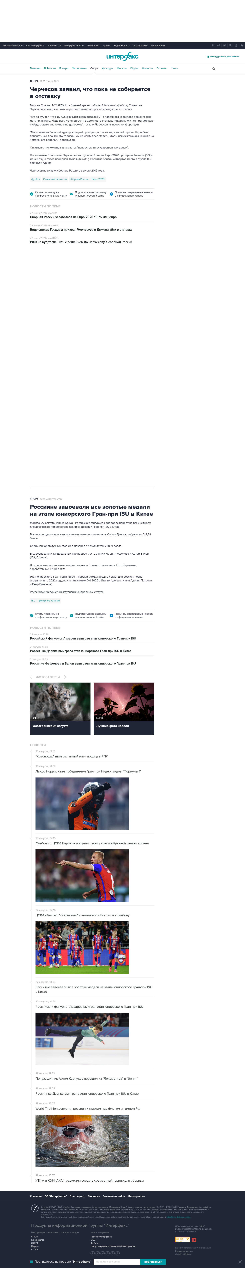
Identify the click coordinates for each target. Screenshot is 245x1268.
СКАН (93, 1240)
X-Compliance (37, 1240)
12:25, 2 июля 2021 (49, 81)
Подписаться (153, 1262)
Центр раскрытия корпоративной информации (112, 1246)
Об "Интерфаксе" (35, 45)
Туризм (106, 45)
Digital (134, 68)
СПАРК (34, 1236)
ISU (33, 600)
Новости (147, 68)
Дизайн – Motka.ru (183, 1254)
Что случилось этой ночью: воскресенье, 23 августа (98, 291)
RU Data (94, 1243)
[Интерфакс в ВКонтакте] (108, 1253)
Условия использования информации (193, 1248)
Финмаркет (94, 45)
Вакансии (94, 1196)
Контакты (36, 1196)
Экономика (79, 68)
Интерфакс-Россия (74, 45)
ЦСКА (34, 454)
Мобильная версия (12, 45)
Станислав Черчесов (55, 179)
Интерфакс (122, 56)
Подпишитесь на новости (62, 1262)
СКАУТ (34, 1243)
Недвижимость (122, 45)
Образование (140, 45)
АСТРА (34, 1249)
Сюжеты (161, 68)
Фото (174, 68)
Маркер (35, 1246)
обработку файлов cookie (178, 1217)
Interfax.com (54, 45)
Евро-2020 (98, 179)
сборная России (79, 179)
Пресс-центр (77, 1196)
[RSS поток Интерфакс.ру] (112, 1253)
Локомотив (47, 454)
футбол (35, 179)
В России (50, 68)
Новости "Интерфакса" (101, 1236)
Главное (35, 68)
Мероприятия (158, 45)
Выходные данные (184, 1251)
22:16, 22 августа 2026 (51, 267)
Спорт (94, 68)
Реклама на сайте (114, 1196)
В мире (63, 68)
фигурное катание (49, 600)
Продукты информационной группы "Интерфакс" (80, 1225)
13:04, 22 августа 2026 (51, 499)
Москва (122, 68)
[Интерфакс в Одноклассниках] (118, 1253)
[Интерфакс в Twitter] (102, 1253)
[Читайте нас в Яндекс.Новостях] (92, 1253)
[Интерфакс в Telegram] (98, 1253)
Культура (107, 68)
